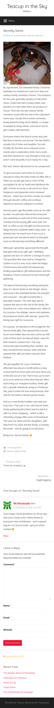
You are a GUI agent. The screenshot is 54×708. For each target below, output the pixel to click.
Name (7, 605)
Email (7, 617)
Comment (9, 564)
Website (7, 630)
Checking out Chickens (14, 678)
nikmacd (39, 35)
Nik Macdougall (21, 503)
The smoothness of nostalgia (18, 692)
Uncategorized (14, 447)
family (10, 451)
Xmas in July (9, 682)
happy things (20, 451)
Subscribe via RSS (14, 656)
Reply (6, 536)
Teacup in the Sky (27, 6)
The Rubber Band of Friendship (19, 673)
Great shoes (9, 687)
